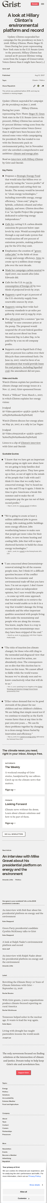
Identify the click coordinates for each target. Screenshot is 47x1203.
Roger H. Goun (36, 114)
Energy (5, 1088)
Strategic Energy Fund (28, 176)
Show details (35, 1185)
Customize (22, 1198)
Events (4, 1152)
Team (4, 1122)
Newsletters (6, 1149)
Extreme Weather (8, 1101)
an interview (25, 635)
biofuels (9, 208)
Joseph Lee (6, 1038)
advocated (15, 319)
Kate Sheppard (8, 921)
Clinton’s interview (31, 443)
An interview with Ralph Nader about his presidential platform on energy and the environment (22, 958)
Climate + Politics (38, 80)
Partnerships (7, 1131)
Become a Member (9, 1155)
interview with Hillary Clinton (27, 159)
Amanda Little (7, 880)
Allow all (23, 1192)
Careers (5, 1128)
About (4, 1119)
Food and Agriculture (10, 1104)
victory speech (24, 506)
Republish (6, 1161)
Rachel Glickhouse (9, 1010)
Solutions (6, 1095)
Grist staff (6, 69)
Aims (38, 258)
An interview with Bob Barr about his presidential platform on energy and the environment (22, 913)
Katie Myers (6, 1024)
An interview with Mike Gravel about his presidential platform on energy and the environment (21, 865)
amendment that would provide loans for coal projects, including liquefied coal (24, 367)
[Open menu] (42, 4)
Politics (18, 880)
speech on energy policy (28, 737)
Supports (10, 294)
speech (22, 551)
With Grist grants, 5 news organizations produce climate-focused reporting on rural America (22, 1003)
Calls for (9, 224)
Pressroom (6, 1134)
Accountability (8, 1098)
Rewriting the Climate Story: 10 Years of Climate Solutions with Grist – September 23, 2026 (23, 985)
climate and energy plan (25, 153)
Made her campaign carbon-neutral (23, 270)
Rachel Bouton (7, 993)
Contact (5, 1125)
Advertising (6, 1158)
